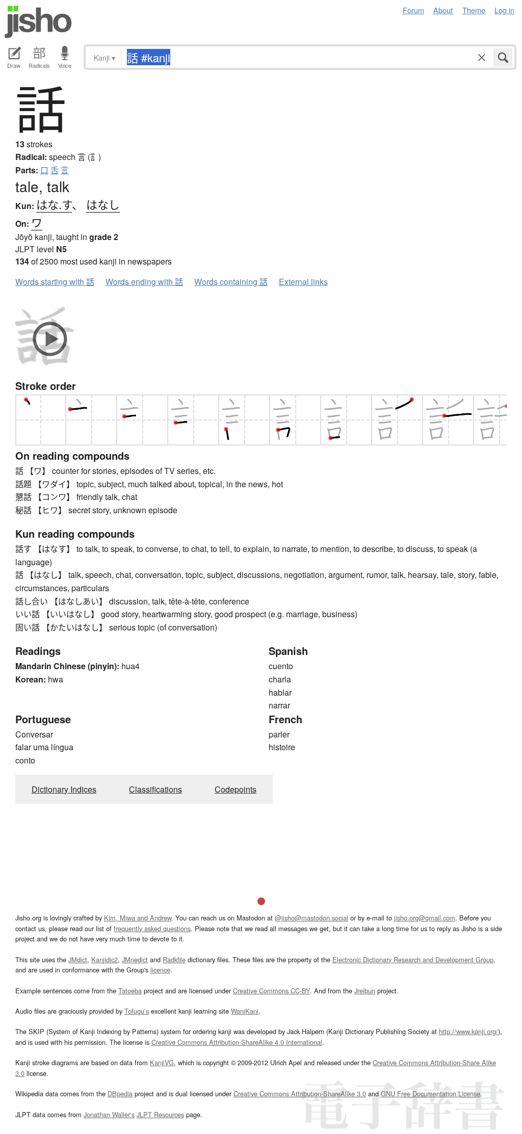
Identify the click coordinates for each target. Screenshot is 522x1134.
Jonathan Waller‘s (109, 1114)
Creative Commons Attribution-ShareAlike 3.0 (299, 1093)
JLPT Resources (160, 1114)
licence (160, 969)
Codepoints (235, 789)
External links (303, 281)
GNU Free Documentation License (430, 1093)
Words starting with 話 (54, 281)
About (443, 10)
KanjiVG (162, 1062)
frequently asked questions (152, 928)
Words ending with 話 (144, 281)
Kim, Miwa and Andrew (137, 917)
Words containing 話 (231, 281)
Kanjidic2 (104, 959)
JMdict (77, 959)
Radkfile (174, 959)
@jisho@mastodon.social (311, 917)
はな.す (54, 204)
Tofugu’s (136, 1011)
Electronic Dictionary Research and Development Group (412, 959)
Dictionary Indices (64, 789)
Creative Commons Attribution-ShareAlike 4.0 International (236, 1042)
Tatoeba (130, 990)
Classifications (155, 789)
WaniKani (244, 1011)
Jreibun (364, 990)
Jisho (38, 22)
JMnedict (135, 959)
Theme (473, 10)
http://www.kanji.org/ (468, 1031)
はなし (103, 204)
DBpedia (120, 1093)
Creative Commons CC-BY (271, 990)
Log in (504, 10)
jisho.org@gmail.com (424, 917)
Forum (413, 10)
